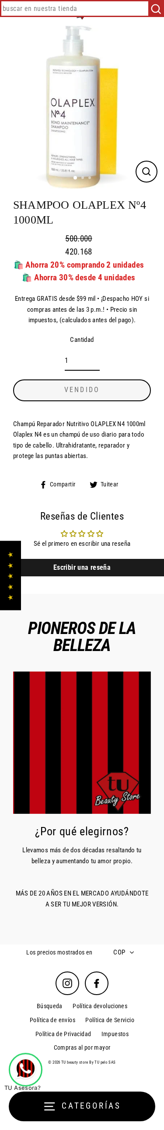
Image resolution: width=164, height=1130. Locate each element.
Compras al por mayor (82, 1047)
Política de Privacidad (63, 1033)
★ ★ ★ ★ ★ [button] (10, 576)
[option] (82, 107)
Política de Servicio (109, 1019)
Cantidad (82, 340)
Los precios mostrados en (59, 952)
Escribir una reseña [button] (82, 567)
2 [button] (83, 178)
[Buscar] (156, 8)
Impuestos (115, 1033)
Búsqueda (50, 1006)
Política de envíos (52, 1019)
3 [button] (90, 178)
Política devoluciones (100, 1006)
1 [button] (75, 178)
